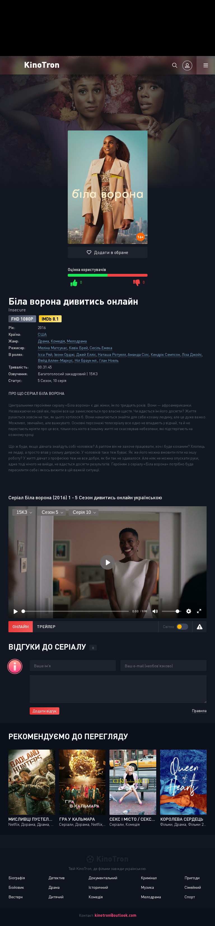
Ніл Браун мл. (85, 360)
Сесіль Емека (101, 347)
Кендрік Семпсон (165, 354)
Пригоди (192, 877)
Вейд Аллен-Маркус (55, 360)
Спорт (189, 896)
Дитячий (56, 896)
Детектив (56, 877)
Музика (147, 887)
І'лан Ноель (108, 360)
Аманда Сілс (138, 354)
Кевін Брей (78, 347)
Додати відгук (44, 710)
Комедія (58, 341)
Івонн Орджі (64, 354)
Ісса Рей (45, 354)
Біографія (16, 877)
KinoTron (42, 64)
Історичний (98, 887)
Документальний (102, 877)
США (42, 334)
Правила (199, 710)
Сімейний (192, 887)
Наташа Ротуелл (112, 354)
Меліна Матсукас (52, 347)
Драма (43, 341)
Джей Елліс (86, 354)
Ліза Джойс (192, 354)
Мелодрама (77, 341)
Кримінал (149, 877)
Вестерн (15, 896)
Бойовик (16, 887)
